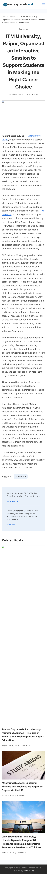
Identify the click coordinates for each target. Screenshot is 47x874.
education (21, 476)
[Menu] (43, 4)
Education (23, 29)
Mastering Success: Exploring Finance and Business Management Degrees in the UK (22, 787)
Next (9, 524)
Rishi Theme (29, 871)
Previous (14, 501)
